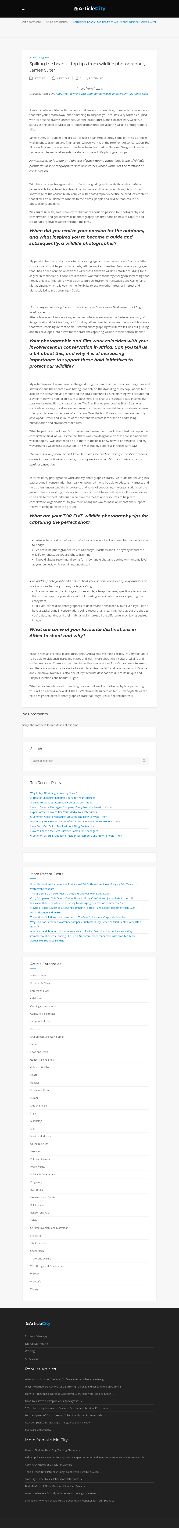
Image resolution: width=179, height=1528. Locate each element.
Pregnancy (36, 1182)
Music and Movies (40, 1136)
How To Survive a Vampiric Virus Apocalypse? (54, 1401)
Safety (33, 1220)
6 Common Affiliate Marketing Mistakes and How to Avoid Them (68, 816)
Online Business (39, 1143)
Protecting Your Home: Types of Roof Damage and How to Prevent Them (75, 821)
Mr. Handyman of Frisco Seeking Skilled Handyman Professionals (65, 1415)
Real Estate (36, 1189)
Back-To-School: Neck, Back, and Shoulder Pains (55, 1486)
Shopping (35, 1235)
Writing (34, 1289)
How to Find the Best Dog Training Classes (52, 1450)
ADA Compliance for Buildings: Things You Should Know (59, 1422)
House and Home (40, 1090)
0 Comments (97, 78)
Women (34, 1273)
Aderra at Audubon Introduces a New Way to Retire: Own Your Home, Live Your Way (81, 931)
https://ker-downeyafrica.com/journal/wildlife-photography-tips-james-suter (102, 94)
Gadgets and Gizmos (42, 1059)
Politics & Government (43, 1174)
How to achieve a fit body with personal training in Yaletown (63, 1493)
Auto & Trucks (38, 975)
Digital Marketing (36, 1344)
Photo (80, 88)
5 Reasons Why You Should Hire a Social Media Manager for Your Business (71, 1500)
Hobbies (35, 1082)
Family (34, 1044)
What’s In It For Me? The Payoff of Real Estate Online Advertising (66, 1379)
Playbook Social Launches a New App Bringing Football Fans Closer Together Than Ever (82, 907)
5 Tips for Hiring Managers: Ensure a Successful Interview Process (66, 1408)
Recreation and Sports (42, 1197)
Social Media (37, 1250)
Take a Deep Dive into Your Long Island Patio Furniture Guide (63, 1471)
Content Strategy (36, 1336)
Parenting (35, 1151)
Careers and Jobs (39, 991)
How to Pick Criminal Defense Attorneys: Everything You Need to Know (69, 1393)
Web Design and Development (47, 1266)
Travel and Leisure (40, 1258)
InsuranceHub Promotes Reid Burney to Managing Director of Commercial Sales (78, 903)
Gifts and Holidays (40, 1067)
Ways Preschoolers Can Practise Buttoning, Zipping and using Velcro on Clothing (75, 1386)
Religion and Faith (40, 1212)
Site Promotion (38, 1243)
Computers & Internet (42, 1013)
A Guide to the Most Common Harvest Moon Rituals (61, 802)
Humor (34, 1098)
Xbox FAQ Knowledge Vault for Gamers (50, 1464)
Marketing (36, 1120)
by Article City (63, 78)
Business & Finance (41, 983)
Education (35, 1029)
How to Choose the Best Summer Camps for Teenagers (64, 831)
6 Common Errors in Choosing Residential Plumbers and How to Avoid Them (76, 835)
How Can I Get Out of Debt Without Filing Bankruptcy (62, 826)
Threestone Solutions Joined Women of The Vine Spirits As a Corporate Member (78, 917)
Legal (33, 1113)
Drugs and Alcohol (40, 1021)
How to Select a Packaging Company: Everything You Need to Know (71, 807)
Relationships (37, 1205)
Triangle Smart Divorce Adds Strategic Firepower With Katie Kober (70, 893)
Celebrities (36, 998)
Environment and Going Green (47, 1036)
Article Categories (56, 22)
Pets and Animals (40, 1159)
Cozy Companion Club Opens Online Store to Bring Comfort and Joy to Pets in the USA (81, 898)
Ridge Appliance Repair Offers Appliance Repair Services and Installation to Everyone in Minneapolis (86, 1457)
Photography (37, 1166)
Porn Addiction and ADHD (45, 912)
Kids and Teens (39, 1105)
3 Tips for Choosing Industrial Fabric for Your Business (62, 797)
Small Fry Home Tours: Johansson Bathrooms (54, 1479)
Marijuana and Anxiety (40, 1429)
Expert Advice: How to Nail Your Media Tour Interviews (63, 812)
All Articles (31, 1359)
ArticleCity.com (31, 22)
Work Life (35, 1281)
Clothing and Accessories (44, 1006)
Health (34, 1075)
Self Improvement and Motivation (49, 1227)
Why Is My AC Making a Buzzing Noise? (53, 793)
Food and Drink (39, 1052)
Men (32, 1128)
